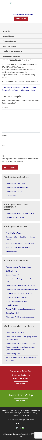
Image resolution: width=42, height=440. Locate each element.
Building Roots (11, 271)
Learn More (21, 384)
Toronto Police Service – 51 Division (19, 247)
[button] (39, 25)
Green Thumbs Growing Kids (16, 301)
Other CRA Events (9, 46)
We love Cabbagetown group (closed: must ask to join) (21, 358)
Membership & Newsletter (12, 51)
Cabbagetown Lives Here (15, 333)
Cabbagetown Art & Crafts (15, 183)
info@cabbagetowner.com (24, 419)
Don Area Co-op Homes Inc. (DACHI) (19, 293)
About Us (6, 31)
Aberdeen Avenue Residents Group (18, 267)
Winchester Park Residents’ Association (20, 317)
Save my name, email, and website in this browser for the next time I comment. (20, 160)
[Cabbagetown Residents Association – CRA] (21, 6)
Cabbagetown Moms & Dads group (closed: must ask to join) (21, 338)
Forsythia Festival (9, 41)
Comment (6, 107)
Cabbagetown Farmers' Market (17, 187)
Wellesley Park (11, 251)
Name (5, 135)
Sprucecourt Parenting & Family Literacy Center (20, 238)
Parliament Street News (15, 217)
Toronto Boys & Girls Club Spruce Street (20, 243)
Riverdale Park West (13, 233)
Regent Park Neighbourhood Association (21, 309)
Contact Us (21, 19)
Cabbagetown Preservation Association (20, 285)
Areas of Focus (8, 36)
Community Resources (11, 56)
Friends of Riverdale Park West (17, 297)
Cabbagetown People (14, 191)
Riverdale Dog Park (13, 354)
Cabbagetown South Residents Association (22, 289)
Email (5, 146)
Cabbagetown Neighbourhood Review (20, 213)
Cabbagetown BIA (12, 275)
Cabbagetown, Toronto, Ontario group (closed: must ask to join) (20, 348)
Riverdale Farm (11, 195)
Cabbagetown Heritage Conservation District (19, 280)
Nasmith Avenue (12, 305)
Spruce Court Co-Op (13, 313)
